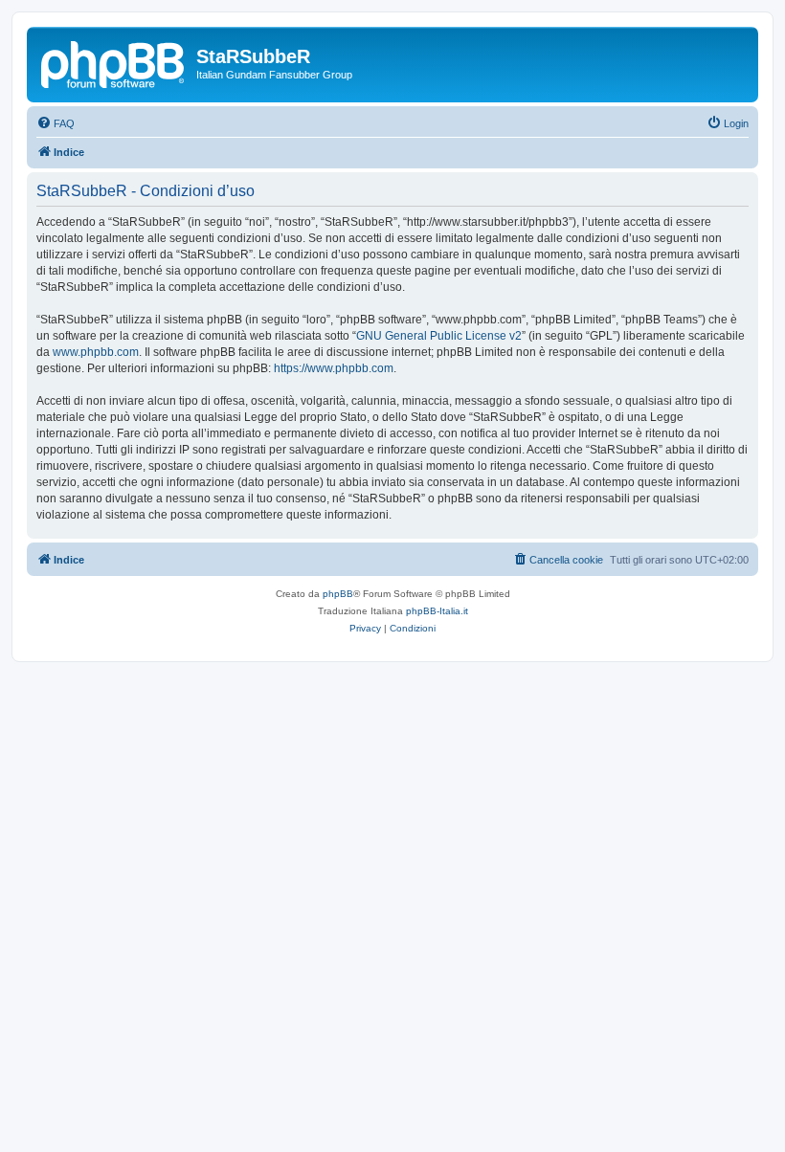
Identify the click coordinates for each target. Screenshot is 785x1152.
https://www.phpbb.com (333, 368)
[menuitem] (55, 123)
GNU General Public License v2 (439, 336)
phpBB (338, 593)
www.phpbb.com (96, 352)
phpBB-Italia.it (437, 611)
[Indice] (114, 62)
